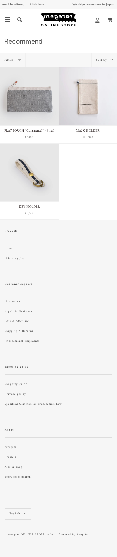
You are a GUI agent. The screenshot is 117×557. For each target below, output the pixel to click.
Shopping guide (16, 384)
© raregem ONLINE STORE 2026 (29, 534)
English (15, 513)
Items (8, 248)
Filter (10, 60)
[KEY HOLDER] (29, 173)
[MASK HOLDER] (88, 96)
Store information (18, 477)
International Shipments (22, 341)
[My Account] (97, 20)
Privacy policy (15, 394)
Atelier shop (13, 467)
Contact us (12, 301)
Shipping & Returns (19, 331)
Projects (10, 457)
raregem (10, 447)
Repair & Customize (19, 311)
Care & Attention (17, 321)
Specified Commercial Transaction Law (33, 404)
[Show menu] (7, 19)
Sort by (102, 60)
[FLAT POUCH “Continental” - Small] (29, 96)
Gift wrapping (15, 258)
